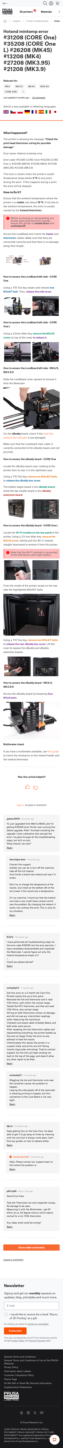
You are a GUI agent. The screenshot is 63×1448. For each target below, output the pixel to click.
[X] (35, 1412)
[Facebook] (21, 1412)
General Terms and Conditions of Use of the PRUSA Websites (31, 1362)
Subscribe (15, 1330)
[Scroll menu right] (59, 12)
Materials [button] (46, 11)
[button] (6, 112)
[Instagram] (28, 1412)
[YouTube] (41, 1412)
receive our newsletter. (38, 1324)
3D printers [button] (27, 11)
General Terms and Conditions (20, 1356)
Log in (20, 804)
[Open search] (45, 3)
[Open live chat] (55, 1440)
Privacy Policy (17, 1340)
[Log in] (51, 3)
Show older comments (31, 1247)
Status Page (10, 1379)
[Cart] (57, 3)
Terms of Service (37, 1340)
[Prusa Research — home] (7, 12)
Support (16, 21)
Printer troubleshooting (37, 21)
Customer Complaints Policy (19, 1375)
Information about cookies (17, 1371)
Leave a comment (13, 1259)
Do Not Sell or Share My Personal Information (28, 1383)
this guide (53, 751)
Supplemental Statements (18, 1387)
